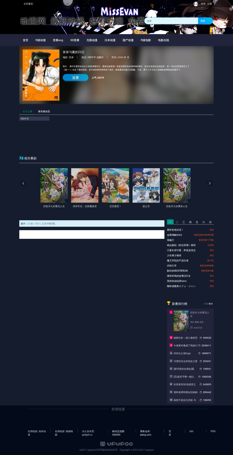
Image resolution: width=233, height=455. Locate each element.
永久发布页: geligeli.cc (88, 431)
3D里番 (74, 40)
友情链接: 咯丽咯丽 (64, 431)
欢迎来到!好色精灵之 (185, 384)
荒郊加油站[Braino (177, 281)
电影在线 (163, 40)
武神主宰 (172, 265)
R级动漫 (40, 40)
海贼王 (170, 240)
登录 (203, 3)
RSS (213, 431)
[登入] (38, 223)
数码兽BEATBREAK (177, 270)
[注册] (30, 223)
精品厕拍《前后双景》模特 (181, 245)
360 (191, 431)
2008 (120, 57)
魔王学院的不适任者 (177, 260)
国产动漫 (128, 40)
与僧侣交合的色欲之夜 (186, 361)
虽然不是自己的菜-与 (185, 400)
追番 (75, 77)
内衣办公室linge (182, 353)
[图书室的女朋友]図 (184, 368)
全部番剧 (28, 3)
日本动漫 (110, 40)
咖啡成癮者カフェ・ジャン (181, 286)
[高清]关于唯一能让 (184, 376)
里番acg (58, 40)
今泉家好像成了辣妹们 (186, 345)
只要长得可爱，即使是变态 (181, 250)
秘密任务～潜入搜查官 (186, 337)
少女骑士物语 (174, 255)
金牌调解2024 (174, 234)
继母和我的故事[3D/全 (179, 275)
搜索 (202, 20)
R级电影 (146, 40)
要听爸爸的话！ (175, 229)
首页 (25, 40)
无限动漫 (91, 40)
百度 (170, 431)
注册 (209, 3)
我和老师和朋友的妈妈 (186, 392)
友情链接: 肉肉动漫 (37, 431)
